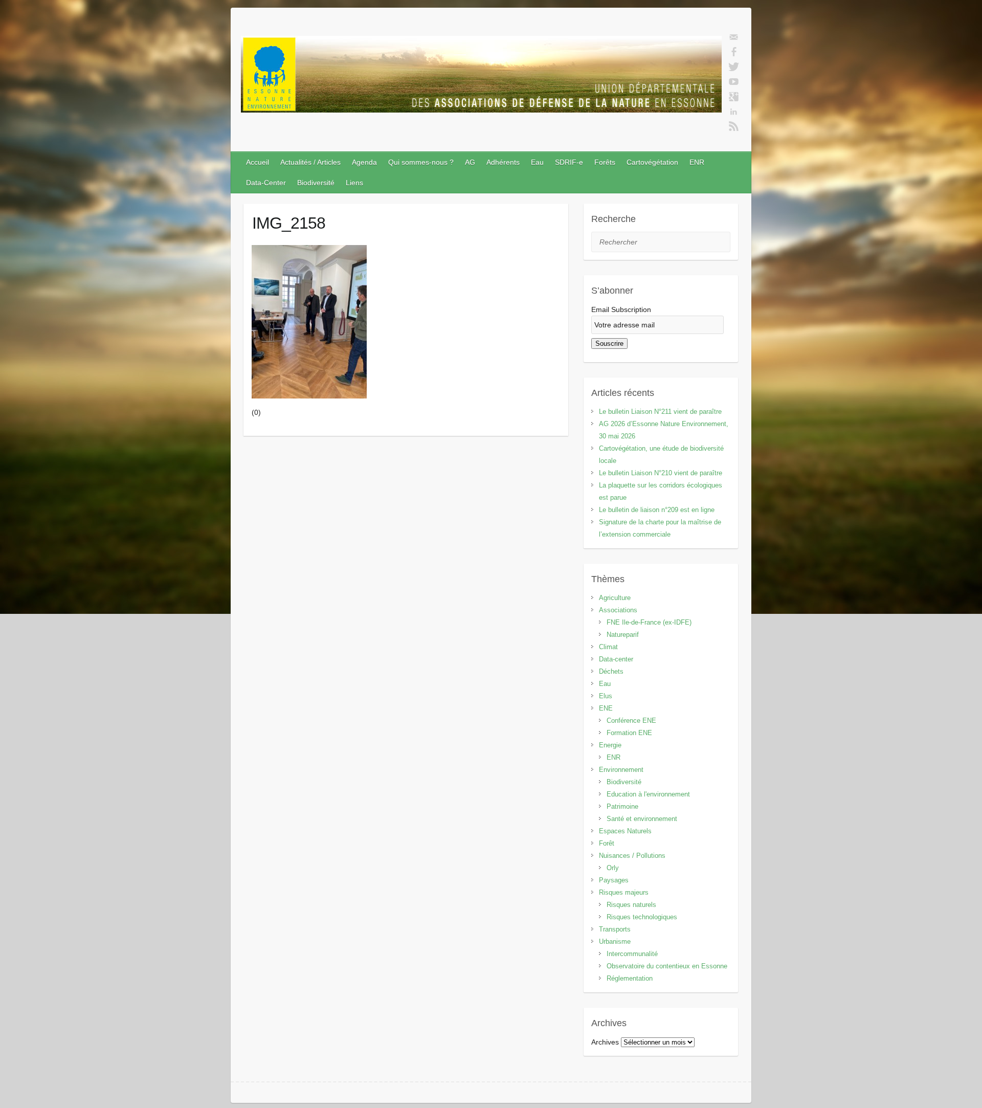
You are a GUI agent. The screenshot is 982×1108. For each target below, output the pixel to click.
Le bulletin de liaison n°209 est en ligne (657, 510)
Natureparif (623, 634)
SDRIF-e (569, 162)
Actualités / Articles (310, 162)
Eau (537, 162)
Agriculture (615, 598)
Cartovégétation (652, 162)
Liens (354, 183)
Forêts (604, 162)
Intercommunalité (632, 954)
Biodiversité (315, 183)
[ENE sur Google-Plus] (734, 97)
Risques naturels (631, 904)
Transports (615, 929)
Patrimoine (622, 806)
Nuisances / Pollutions (632, 855)
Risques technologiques (642, 917)
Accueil (257, 162)
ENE (606, 708)
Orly (613, 868)
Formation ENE (629, 733)
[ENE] (481, 76)
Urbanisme (615, 941)
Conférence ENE (631, 720)
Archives (605, 1042)
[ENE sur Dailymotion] (734, 82)
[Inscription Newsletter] (734, 37)
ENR (696, 162)
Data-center (616, 659)
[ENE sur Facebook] (734, 52)
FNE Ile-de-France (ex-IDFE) (649, 622)
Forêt (606, 843)
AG (470, 162)
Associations (618, 610)
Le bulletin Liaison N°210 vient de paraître (660, 473)
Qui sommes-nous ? (421, 162)
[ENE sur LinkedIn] (734, 111)
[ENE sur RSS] (734, 126)
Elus (605, 696)
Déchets (611, 671)
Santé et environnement (642, 819)
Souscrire (609, 343)
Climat (608, 647)
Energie (610, 745)
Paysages (614, 880)
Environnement (621, 769)
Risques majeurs (624, 892)
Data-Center (266, 183)
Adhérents (503, 162)
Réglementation (630, 978)
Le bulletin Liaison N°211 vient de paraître (660, 411)
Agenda (364, 162)
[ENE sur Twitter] (734, 67)
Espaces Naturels (625, 831)
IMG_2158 (288, 223)
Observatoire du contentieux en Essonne (667, 966)
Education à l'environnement (648, 794)
